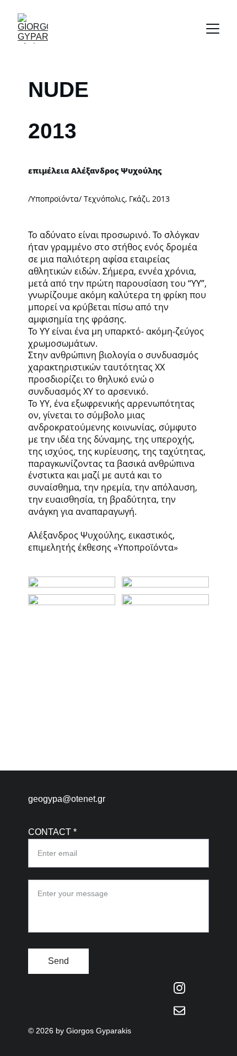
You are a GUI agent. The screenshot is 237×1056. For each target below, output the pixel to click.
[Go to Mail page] (179, 1010)
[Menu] (212, 29)
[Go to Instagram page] (179, 993)
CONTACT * (52, 832)
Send (58, 961)
